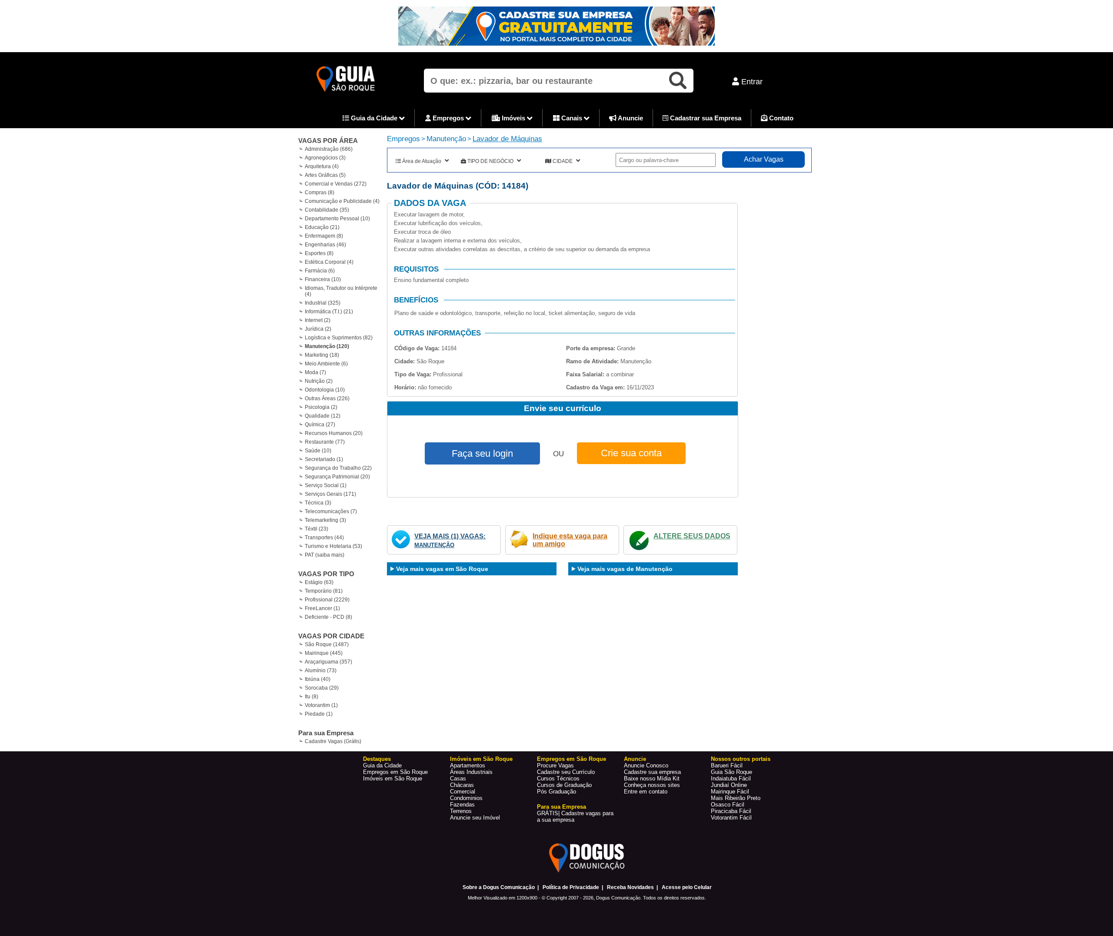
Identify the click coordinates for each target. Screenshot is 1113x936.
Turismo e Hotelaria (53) (333, 546)
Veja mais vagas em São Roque (442, 568)
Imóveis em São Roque (392, 778)
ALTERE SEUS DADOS (691, 536)
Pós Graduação (556, 791)
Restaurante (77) (325, 442)
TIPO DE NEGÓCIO (490, 161)
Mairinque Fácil (730, 791)
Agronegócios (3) (325, 158)
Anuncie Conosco (646, 765)
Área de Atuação (422, 161)
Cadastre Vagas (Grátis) (333, 741)
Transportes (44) (324, 537)
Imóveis (513, 118)
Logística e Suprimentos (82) (339, 338)
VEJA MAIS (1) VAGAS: (450, 536)
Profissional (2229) (327, 600)
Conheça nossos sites (652, 785)
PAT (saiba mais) (324, 555)
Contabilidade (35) (327, 210)
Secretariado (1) (324, 459)
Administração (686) (329, 149)
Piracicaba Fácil (731, 811)
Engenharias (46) (325, 245)
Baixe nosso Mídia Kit (652, 778)
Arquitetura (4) (322, 166)
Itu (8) (311, 697)
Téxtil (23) (316, 529)
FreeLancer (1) (322, 608)
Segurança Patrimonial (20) (337, 477)
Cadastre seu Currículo (566, 772)
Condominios (466, 798)
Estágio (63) (319, 582)
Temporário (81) (324, 591)
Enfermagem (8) (324, 236)
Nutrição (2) (319, 381)
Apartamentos (467, 765)
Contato (780, 118)
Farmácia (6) (320, 271)
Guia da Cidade (374, 118)
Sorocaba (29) (322, 688)
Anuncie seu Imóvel (475, 817)
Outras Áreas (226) (327, 398)
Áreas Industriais (471, 772)
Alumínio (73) (321, 670)
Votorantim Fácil (731, 817)
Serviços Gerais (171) (330, 494)
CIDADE (562, 161)
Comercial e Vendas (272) (336, 184)
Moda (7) (315, 372)
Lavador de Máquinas (507, 139)
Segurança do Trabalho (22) (338, 468)
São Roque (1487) (327, 644)
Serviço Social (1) (326, 485)
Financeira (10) (323, 279)
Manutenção (446, 139)
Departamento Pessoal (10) (337, 219)
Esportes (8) (319, 253)
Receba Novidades (630, 887)
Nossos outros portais (740, 759)
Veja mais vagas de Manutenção (625, 568)
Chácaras (462, 785)
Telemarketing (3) (325, 520)
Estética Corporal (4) (329, 262)
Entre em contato (645, 791)
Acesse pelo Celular (687, 887)
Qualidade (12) (322, 416)
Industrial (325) (322, 303)
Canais (572, 118)
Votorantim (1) (321, 705)
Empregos (448, 118)
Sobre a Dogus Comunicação (499, 887)
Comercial (462, 791)
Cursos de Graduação (564, 785)
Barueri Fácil (727, 765)
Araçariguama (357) (328, 662)
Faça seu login (482, 453)
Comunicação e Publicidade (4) (342, 201)
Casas (458, 778)
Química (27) (320, 425)
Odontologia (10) (325, 390)
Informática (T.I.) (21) (329, 312)
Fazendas (462, 804)
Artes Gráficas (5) (325, 175)
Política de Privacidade (571, 887)
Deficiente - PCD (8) (328, 617)
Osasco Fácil (727, 804)
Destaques (377, 759)
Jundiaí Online (729, 785)
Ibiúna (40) (317, 679)
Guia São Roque (731, 772)
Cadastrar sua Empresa (704, 118)
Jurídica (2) (318, 329)
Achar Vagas (763, 159)
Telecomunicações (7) (331, 511)
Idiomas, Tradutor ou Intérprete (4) (341, 291)
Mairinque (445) (324, 653)
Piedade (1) (319, 714)
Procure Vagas (555, 765)
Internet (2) (317, 320)
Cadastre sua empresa (652, 772)
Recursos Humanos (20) (334, 433)
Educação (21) (322, 227)
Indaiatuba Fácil (731, 778)
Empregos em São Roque (395, 772)
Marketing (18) (322, 355)
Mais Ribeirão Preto (735, 798)
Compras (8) (319, 192)
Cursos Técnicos (558, 778)
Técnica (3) (318, 503)
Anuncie (629, 118)
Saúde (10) (318, 451)
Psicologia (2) (321, 407)
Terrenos (461, 811)
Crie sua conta (631, 453)
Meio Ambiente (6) (326, 364)
